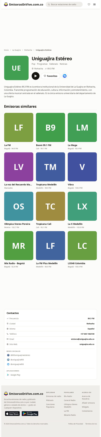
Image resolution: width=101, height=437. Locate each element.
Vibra (71, 184)
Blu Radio (68, 396)
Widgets (85, 407)
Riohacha (28, 50)
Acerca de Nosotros (86, 397)
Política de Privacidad (75, 424)
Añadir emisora (88, 403)
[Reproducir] (36, 76)
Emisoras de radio (53, 396)
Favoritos (52, 75)
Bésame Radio (70, 415)
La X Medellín (75, 223)
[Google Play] (30, 413)
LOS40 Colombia (76, 263)
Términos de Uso (91, 424)
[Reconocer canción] (65, 76)
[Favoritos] (89, 4)
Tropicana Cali (43, 223)
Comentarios (87, 411)
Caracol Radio (69, 400)
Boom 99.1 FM (43, 145)
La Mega (72, 145)
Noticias (63, 64)
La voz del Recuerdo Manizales (18, 184)
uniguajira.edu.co (87, 344)
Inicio (6, 50)
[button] (18, 127)
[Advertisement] (50, 29)
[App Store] (12, 413)
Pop (33, 64)
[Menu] (94, 4)
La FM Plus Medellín (47, 263)
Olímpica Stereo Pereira (17, 223)
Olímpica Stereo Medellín (70, 405)
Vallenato (53, 64)
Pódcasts (49, 400)
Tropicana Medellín (46, 184)
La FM (7, 145)
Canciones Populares (50, 405)
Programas (42, 64)
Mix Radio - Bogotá (14, 263)
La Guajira (16, 50)
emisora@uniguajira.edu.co (82, 339)
